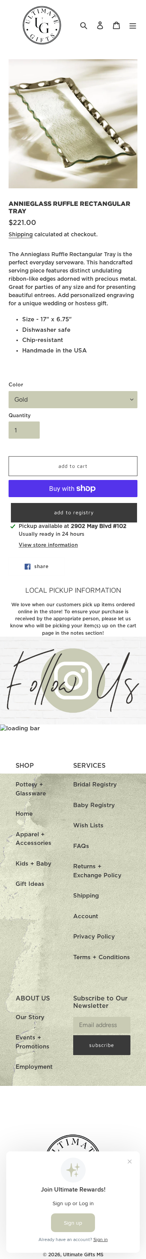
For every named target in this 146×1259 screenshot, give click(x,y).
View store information (48, 545)
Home (24, 814)
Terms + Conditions (101, 957)
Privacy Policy (94, 937)
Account (85, 916)
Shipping (21, 234)
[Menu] (133, 25)
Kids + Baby (33, 864)
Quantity (20, 415)
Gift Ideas (30, 884)
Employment (34, 1067)
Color (16, 385)
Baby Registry (94, 805)
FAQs (81, 846)
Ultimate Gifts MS (83, 1254)
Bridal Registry (95, 785)
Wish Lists (88, 826)
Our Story (30, 1017)
